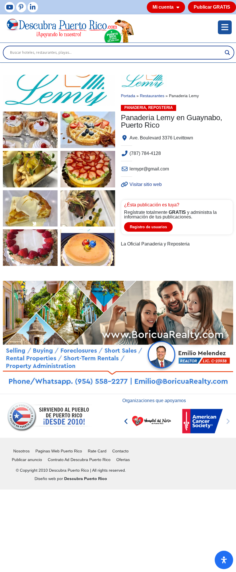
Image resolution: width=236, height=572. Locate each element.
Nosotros (21, 451)
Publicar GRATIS (212, 7)
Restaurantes (152, 96)
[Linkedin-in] (33, 7)
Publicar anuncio (27, 459)
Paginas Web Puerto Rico (58, 451)
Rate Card (97, 451)
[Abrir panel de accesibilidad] (224, 560)
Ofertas (123, 459)
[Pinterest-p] (21, 7)
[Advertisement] (118, 530)
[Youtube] (10, 7)
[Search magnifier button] (227, 53)
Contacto (120, 451)
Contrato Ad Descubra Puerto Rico (79, 459)
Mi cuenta (163, 7)
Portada (128, 96)
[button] (126, 421)
